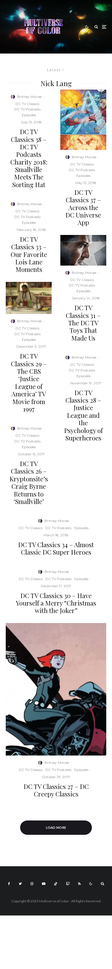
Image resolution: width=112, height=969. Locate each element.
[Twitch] (68, 884)
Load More (56, 827)
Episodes (29, 115)
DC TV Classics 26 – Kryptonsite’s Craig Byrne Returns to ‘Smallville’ (28, 482)
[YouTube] (44, 884)
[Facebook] (9, 884)
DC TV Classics (27, 104)
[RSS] (79, 884)
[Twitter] (20, 884)
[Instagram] (32, 884)
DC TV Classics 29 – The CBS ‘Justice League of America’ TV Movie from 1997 (29, 382)
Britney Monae (29, 96)
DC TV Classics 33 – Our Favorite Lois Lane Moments (29, 254)
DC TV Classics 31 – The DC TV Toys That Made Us (83, 323)
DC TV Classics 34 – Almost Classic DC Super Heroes (56, 548)
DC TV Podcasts (27, 109)
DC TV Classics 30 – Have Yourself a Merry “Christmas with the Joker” (56, 603)
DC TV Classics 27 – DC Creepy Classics (56, 790)
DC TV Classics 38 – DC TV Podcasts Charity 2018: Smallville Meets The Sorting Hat (28, 158)
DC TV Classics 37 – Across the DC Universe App (83, 207)
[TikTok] (56, 884)
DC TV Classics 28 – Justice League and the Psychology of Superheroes (83, 415)
